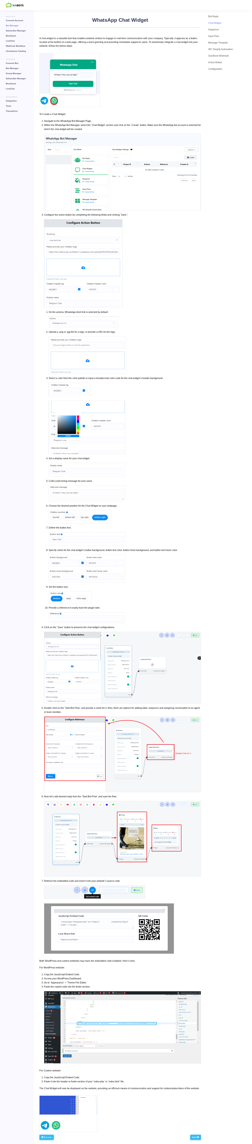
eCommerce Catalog (16, 51)
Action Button (215, 62)
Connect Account (14, 20)
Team (8, 106)
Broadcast (11, 36)
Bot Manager (12, 25)
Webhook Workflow (15, 46)
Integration (11, 101)
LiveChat (10, 41)
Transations (12, 111)
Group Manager (13, 73)
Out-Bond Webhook (218, 56)
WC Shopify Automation (220, 49)
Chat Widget (214, 23)
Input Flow (213, 36)
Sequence (213, 29)
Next (194, 1137)
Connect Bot (12, 63)
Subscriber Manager (16, 30)
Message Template (218, 42)
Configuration (215, 69)
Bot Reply (213, 16)
